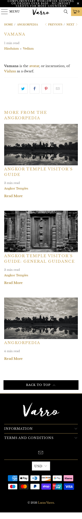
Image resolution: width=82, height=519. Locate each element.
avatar (34, 66)
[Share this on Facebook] (34, 89)
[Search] (66, 11)
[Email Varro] (41, 453)
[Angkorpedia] (41, 318)
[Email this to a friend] (58, 89)
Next (70, 24)
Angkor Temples (16, 188)
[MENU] (2, 11)
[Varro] (41, 11)
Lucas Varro (46, 502)
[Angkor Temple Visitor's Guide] (41, 144)
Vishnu (10, 71)
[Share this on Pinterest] (46, 89)
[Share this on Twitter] (23, 89)
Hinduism (11, 48)
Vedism (28, 48)
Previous (54, 24)
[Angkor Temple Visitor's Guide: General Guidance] (41, 231)
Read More (13, 196)
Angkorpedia (22, 343)
